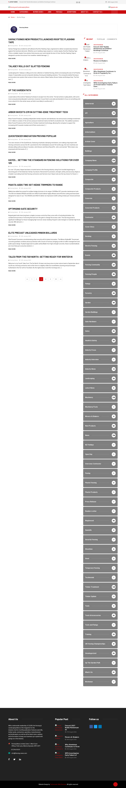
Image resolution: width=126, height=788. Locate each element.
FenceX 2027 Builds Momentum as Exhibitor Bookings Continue (37, 2)
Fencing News (14, 45)
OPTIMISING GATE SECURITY (23, 208)
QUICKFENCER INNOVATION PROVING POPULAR (32, 136)
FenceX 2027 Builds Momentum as (72, 727)
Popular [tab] (101, 39)
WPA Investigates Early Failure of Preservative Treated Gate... (105, 84)
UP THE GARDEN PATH (19, 90)
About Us (84, 12)
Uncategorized (98, 44)
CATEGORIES (23, 12)
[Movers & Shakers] (59, 738)
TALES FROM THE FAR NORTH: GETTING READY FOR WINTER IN (40, 256)
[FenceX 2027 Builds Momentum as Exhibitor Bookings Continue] (59, 728)
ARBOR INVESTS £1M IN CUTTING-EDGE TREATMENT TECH (38, 112)
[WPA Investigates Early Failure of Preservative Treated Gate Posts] (59, 755)
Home (13, 17)
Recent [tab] (89, 39)
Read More (11, 58)
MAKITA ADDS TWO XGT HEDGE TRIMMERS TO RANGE (35, 184)
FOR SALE (59, 12)
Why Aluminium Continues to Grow (72, 745)
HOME (13, 12)
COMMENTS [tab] (112, 39)
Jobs (49, 12)
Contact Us (97, 12)
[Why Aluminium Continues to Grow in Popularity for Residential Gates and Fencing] (59, 746)
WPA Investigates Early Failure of (72, 754)
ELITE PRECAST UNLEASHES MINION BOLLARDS (32, 232)
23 (56, 279)
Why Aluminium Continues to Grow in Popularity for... (105, 72)
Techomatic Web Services (58, 784)
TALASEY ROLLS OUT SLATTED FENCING (29, 66)
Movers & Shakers (101, 61)
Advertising (71, 12)
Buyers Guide (38, 12)
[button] (77, 2)
